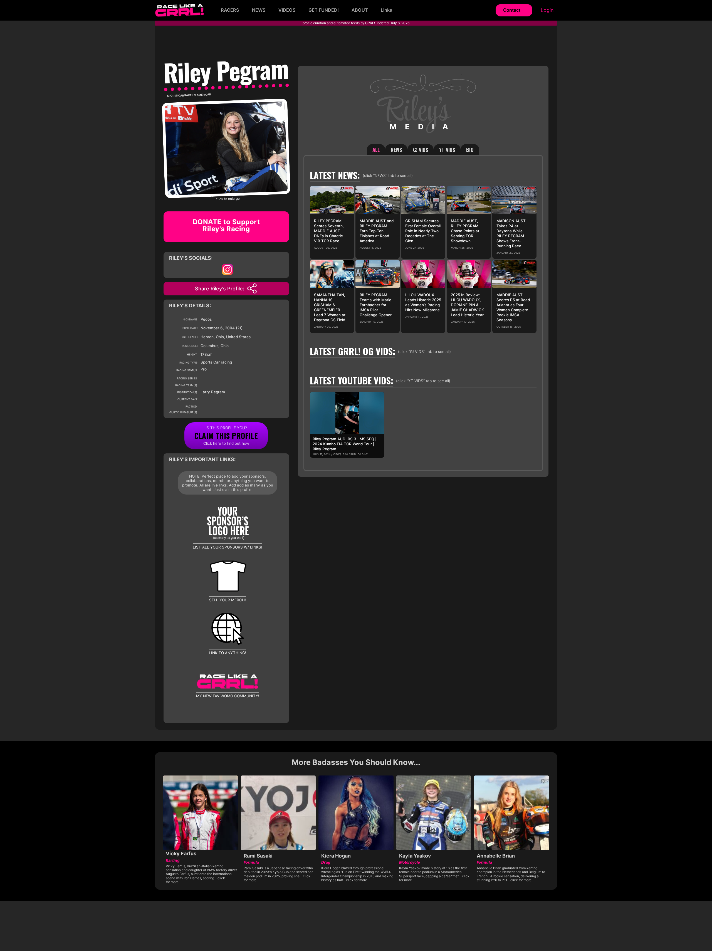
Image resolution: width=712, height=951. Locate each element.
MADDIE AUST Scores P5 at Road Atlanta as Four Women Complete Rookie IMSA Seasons (513, 307)
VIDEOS (287, 10)
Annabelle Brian (496, 856)
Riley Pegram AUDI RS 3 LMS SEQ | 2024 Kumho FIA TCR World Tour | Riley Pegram (345, 444)
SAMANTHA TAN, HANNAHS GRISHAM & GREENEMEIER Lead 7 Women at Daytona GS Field (329, 307)
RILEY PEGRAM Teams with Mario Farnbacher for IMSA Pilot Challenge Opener (376, 305)
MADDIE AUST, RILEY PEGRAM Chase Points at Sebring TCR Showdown (465, 231)
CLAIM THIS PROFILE (226, 435)
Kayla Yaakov (415, 856)
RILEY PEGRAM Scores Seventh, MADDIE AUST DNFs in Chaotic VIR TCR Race (329, 231)
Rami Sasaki (258, 856)
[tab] (376, 149)
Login (547, 10)
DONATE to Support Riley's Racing (226, 225)
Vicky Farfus (181, 853)
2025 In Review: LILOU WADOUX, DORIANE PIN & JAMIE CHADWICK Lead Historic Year (467, 305)
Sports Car (175, 95)
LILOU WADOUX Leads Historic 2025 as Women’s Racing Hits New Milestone (423, 302)
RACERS (230, 10)
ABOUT (360, 10)
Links (386, 10)
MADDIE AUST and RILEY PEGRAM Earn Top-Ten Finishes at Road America (377, 231)
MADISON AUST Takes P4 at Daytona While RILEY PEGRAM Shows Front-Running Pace (511, 233)
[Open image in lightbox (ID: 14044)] (226, 148)
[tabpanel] (423, 313)
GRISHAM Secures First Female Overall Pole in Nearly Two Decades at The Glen (423, 231)
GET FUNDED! (323, 10)
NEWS (259, 10)
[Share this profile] (252, 288)
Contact (511, 10)
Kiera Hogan (336, 856)
